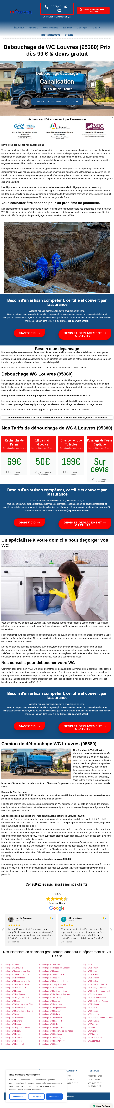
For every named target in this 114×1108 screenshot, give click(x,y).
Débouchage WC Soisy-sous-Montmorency (94, 1017)
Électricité (19, 27)
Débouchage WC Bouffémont (13, 994)
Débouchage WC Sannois (87, 1010)
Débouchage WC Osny (86, 964)
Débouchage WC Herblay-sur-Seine (53, 981)
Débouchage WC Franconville (13, 1044)
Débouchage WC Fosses (11, 1040)
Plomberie (33, 27)
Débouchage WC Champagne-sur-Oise (17, 1004)
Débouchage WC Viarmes (87, 1034)
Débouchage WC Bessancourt (13, 987)
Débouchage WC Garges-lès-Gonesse (54, 967)
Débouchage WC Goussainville (51, 974)
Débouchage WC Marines (49, 1014)
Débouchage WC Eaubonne (88, 1004)
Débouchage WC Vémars (87, 1030)
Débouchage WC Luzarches (50, 1004)
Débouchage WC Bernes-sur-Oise (15, 984)
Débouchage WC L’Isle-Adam (51, 987)
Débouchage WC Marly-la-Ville (51, 1017)
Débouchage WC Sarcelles (88, 1014)
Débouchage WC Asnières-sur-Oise (15, 971)
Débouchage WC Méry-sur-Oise (52, 1027)
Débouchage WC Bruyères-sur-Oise (15, 997)
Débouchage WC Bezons (11, 991)
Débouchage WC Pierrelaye (88, 974)
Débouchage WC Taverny (87, 1024)
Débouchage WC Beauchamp (13, 977)
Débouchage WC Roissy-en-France (91, 987)
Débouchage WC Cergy (10, 1000)
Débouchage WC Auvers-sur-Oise (15, 974)
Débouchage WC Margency (50, 1010)
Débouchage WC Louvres (49, 1000)
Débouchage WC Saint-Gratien (89, 994)
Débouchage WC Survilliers (88, 1020)
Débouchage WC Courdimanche (14, 1014)
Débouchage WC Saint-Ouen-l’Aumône (92, 1000)
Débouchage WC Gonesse (49, 971)
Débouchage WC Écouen (11, 1024)
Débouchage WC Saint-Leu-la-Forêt (92, 997)
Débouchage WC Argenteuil (88, 1040)
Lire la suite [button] (13, 942)
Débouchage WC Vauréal (87, 1027)
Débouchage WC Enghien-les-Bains (15, 1027)
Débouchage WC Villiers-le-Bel (89, 1037)
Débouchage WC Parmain (87, 967)
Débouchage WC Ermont (11, 1034)
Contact (69, 34)
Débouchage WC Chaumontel (13, 1007)
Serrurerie (67, 27)
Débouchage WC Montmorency (51, 1040)
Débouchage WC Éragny (11, 1030)
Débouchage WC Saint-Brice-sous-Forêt (94, 991)
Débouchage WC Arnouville (12, 967)
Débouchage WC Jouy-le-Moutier (52, 984)
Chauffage (82, 27)
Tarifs (94, 27)
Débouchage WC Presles (87, 981)
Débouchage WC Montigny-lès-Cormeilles (56, 1030)
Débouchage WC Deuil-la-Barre (13, 1017)
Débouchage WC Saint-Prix (88, 1007)
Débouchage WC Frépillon (49, 964)
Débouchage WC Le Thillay (50, 997)
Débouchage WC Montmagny (51, 1037)
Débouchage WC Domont (11, 1020)
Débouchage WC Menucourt (50, 1020)
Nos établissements (50, 34)
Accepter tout (54, 1096)
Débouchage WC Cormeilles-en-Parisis (17, 1010)
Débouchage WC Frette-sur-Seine (53, 991)
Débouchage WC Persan (87, 971)
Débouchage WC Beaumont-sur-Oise (16, 981)
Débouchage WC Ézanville (11, 1037)
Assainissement (50, 27)
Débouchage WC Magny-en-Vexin (52, 1007)
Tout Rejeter (36, 1096)
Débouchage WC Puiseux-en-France (92, 984)
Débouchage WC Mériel (48, 1024)
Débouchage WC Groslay (49, 977)
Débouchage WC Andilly (10, 964)
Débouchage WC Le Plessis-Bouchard (54, 994)
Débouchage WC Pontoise (88, 977)
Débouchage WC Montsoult (50, 1044)
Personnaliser (18, 1096)
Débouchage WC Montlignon (50, 1034)
